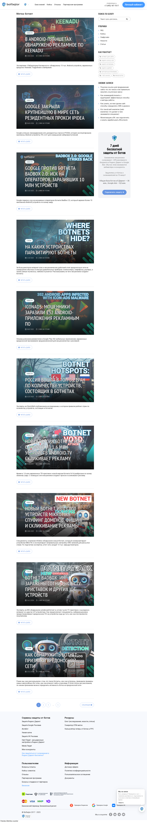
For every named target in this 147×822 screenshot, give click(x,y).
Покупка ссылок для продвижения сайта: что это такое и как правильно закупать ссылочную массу (115, 89)
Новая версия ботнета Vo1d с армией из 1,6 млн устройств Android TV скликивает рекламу (54, 450)
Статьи (29, 241)
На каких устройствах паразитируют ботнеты (50, 249)
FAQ (101, 30)
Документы (69, 778)
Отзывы (25, 774)
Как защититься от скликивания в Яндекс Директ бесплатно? (35, 754)
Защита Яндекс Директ (31, 721)
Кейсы (103, 34)
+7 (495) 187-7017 (111, 6)
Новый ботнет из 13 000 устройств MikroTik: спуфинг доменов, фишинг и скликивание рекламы (54, 517)
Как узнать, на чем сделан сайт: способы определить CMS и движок (115, 105)
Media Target (27, 746)
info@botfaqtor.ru (112, 3)
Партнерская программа (109, 72)
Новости (29, 33)
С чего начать (105, 76)
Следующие (86, 705)
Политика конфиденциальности (77, 771)
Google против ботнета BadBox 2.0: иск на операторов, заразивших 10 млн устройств (54, 176)
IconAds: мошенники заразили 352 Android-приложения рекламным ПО (52, 315)
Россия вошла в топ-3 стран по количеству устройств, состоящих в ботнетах (55, 385)
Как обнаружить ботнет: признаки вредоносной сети (51, 660)
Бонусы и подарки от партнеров (35, 782)
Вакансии (25, 786)
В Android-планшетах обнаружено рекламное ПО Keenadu (54, 45)
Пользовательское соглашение (77, 774)
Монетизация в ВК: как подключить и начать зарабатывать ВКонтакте (114, 119)
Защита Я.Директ (106, 68)
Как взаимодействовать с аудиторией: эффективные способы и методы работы (115, 97)
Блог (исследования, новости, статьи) (80, 721)
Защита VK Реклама (107, 64)
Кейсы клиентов (28, 771)
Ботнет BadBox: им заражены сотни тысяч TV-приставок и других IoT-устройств (53, 586)
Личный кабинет (134, 4)
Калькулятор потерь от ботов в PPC (79, 729)
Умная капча (119, 76)
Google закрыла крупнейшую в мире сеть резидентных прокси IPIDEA (54, 112)
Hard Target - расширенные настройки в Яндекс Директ (33, 741)
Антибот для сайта (107, 57)
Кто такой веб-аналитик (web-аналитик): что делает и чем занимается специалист (112, 111)
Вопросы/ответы (29, 767)
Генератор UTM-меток (74, 725)
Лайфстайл (104, 37)
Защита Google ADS (107, 60)
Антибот (25, 729)
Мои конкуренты (29, 749)
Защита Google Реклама (31, 725)
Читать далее (25, 74)
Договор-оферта (71, 767)
